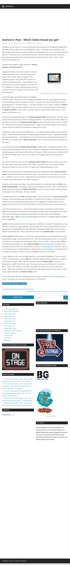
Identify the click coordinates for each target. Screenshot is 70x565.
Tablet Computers (20, 283)
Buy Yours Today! (52, 416)
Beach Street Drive (10, 314)
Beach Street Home (10, 319)
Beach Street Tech (9, 326)
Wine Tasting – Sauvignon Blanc (22, 400)
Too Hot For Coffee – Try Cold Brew (19, 381)
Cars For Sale (8, 335)
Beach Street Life (9, 321)
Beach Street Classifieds (11, 311)
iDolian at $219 (49, 244)
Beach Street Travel (10, 328)
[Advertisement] (36, 24)
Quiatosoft (23, 217)
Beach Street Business (36, 43)
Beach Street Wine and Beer (12, 331)
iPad (56, 276)
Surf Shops (7, 338)
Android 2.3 (6, 283)
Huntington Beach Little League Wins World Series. (18, 289)
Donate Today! (18, 297)
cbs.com (36, 179)
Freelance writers (21, 43)
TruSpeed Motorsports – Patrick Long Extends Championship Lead (46, 291)
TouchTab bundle (46, 249)
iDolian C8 (48, 246)
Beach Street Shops (10, 323)
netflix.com (42, 264)
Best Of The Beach (9, 333)
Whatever (7, 340)
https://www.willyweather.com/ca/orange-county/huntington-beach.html (45, 326)
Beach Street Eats (9, 316)
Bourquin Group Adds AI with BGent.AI (20, 405)
